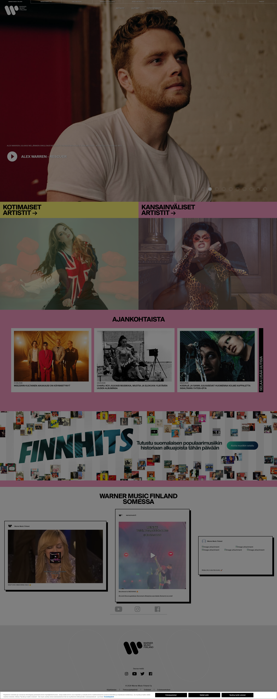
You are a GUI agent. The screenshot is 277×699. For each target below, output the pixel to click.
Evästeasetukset (171, 695)
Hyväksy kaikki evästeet (237, 695)
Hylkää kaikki (204, 695)
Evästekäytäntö (109, 697)
